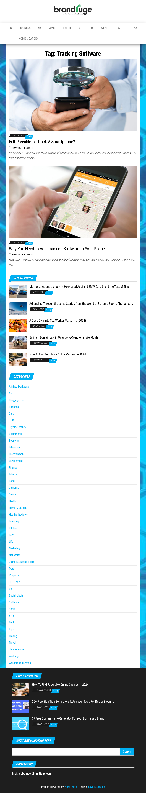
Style (105, 28)
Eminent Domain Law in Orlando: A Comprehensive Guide (63, 337)
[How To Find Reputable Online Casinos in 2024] (18, 359)
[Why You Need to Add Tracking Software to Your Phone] (73, 202)
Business (25, 28)
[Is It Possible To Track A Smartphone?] (73, 95)
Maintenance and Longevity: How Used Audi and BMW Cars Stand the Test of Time (79, 286)
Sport (92, 28)
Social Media (16, 595)
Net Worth (14, 555)
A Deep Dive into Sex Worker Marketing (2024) (57, 320)
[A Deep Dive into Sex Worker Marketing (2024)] (18, 325)
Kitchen (13, 528)
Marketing (14, 548)
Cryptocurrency (17, 427)
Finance (13, 467)
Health (66, 28)
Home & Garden (28, 38)
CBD (11, 420)
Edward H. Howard (22, 147)
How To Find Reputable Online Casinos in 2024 (57, 354)
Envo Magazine (96, 787)
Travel (118, 28)
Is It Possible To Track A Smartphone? (42, 141)
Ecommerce (16, 434)
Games (52, 28)
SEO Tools (14, 582)
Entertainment (16, 454)
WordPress (70, 787)
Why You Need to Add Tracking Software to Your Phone (57, 248)
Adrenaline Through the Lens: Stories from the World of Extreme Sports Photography (81, 303)
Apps (12, 393)
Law (11, 535)
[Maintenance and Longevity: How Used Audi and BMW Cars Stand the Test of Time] (18, 291)
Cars (39, 28)
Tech (79, 28)
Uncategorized (17, 649)
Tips (11, 629)
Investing (14, 521)
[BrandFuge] (11, 28)
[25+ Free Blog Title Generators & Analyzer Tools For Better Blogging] (20, 706)
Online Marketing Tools (21, 562)
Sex (11, 588)
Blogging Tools (17, 400)
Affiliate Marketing (19, 386)
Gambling (14, 487)
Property (14, 575)
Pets (11, 568)
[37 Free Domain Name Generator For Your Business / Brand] (20, 723)
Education (14, 447)
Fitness (13, 474)
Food (12, 481)
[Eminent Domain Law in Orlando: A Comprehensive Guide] (18, 342)
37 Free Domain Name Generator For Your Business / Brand (68, 718)
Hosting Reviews (18, 514)
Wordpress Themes (20, 663)
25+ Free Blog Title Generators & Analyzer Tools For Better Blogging (73, 701)
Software (14, 602)
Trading (13, 636)
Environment (16, 460)
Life (11, 541)
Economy (14, 440)
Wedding (14, 656)
